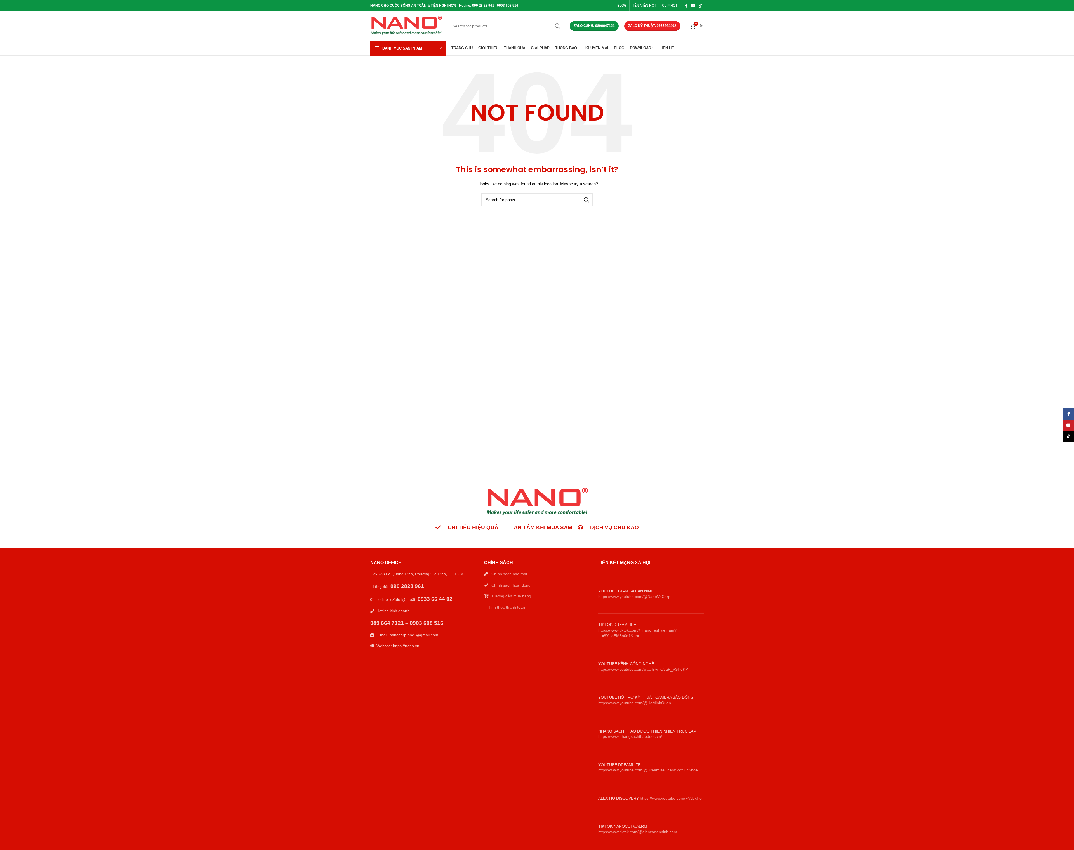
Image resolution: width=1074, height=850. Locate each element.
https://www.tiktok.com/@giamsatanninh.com (637, 832)
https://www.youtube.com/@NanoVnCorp (634, 596)
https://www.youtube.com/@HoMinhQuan (634, 703)
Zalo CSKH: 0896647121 (594, 26)
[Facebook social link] (686, 5)
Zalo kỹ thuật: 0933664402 (652, 26)
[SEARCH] (557, 26)
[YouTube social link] (693, 5)
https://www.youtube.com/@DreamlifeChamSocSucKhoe (648, 770)
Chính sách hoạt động (511, 585)
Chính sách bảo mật (509, 574)
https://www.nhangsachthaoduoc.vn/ (630, 736)
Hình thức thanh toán (506, 607)
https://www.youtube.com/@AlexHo (671, 798)
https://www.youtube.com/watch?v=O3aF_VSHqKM (643, 669)
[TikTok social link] (700, 5)
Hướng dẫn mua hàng (511, 596)
